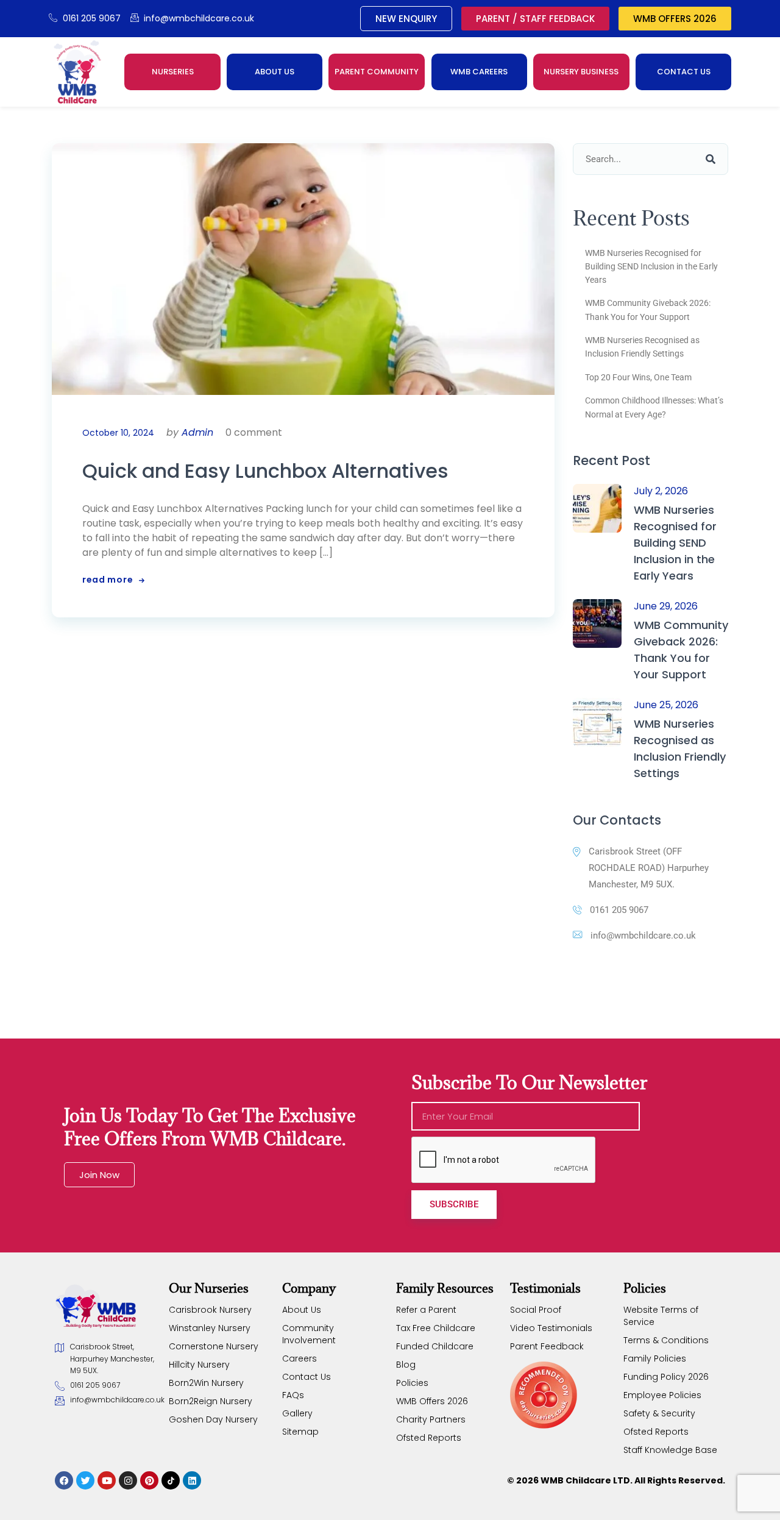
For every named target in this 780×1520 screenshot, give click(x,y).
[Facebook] (64, 1480)
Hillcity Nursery (199, 1364)
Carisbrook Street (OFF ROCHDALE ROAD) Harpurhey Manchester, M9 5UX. (649, 868)
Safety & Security (659, 1413)
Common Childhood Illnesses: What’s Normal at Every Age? (654, 407)
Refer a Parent (426, 1310)
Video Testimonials (551, 1328)
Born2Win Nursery (206, 1383)
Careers (299, 1358)
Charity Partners (431, 1419)
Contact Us (306, 1377)
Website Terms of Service (660, 1316)
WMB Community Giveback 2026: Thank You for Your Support (648, 309)
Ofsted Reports (428, 1438)
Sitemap (300, 1432)
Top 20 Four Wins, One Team (638, 377)
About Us (301, 1310)
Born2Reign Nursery (210, 1401)
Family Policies (654, 1358)
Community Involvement (309, 1334)
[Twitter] (85, 1480)
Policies (412, 1383)
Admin (197, 432)
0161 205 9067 (619, 909)
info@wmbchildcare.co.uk (643, 935)
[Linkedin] (192, 1480)
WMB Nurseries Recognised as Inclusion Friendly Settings (642, 346)
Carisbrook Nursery (210, 1310)
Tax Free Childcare (435, 1328)
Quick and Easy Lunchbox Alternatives (265, 471)
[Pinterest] (149, 1480)
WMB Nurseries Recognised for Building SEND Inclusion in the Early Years (651, 266)
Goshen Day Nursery (213, 1419)
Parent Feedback (547, 1346)
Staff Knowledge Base (670, 1450)
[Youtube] (107, 1480)
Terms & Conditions (666, 1340)
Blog (406, 1364)
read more (107, 580)
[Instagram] (128, 1480)
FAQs (293, 1395)
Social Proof (535, 1310)
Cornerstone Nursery (213, 1346)
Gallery (297, 1413)
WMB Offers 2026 (432, 1401)
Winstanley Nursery (209, 1328)
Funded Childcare (434, 1346)
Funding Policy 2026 (666, 1377)
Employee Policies (662, 1395)
